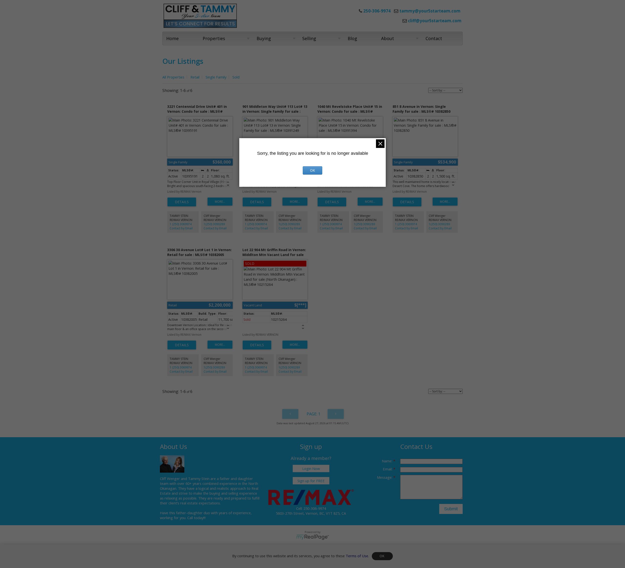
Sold (236, 77)
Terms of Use (357, 555)
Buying (264, 38)
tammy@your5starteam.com (429, 11)
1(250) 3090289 (214, 224)
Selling (309, 38)
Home (172, 38)
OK (382, 556)
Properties (214, 38)
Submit (451, 508)
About (387, 38)
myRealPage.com (312, 537)
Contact (434, 38)
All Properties (173, 77)
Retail (194, 77)
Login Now (311, 468)
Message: (385, 477)
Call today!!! (196, 517)
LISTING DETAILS (181, 202)
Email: (388, 469)
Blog (352, 38)
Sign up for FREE (311, 480)
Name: (387, 460)
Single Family (216, 77)
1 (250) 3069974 (181, 224)
